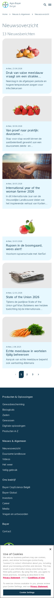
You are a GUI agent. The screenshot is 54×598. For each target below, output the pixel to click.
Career (5, 503)
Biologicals (8, 409)
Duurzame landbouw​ (14, 453)
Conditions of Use (36, 577)
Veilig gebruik (9, 469)
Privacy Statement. (39, 586)
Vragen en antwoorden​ (15, 514)
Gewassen (8, 420)
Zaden (5, 415)
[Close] (50, 549)
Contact (6, 531)
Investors (7, 497)
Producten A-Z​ (10, 431)
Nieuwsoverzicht (11, 448)
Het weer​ (7, 464)
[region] (27, 571)
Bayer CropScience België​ (16, 487)
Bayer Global (9, 492)
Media (5, 508)
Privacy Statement (11, 577)
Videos (6, 459)
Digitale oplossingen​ (13, 425)
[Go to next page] (38, 374)
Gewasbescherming (13, 404)
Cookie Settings (27, 592)
